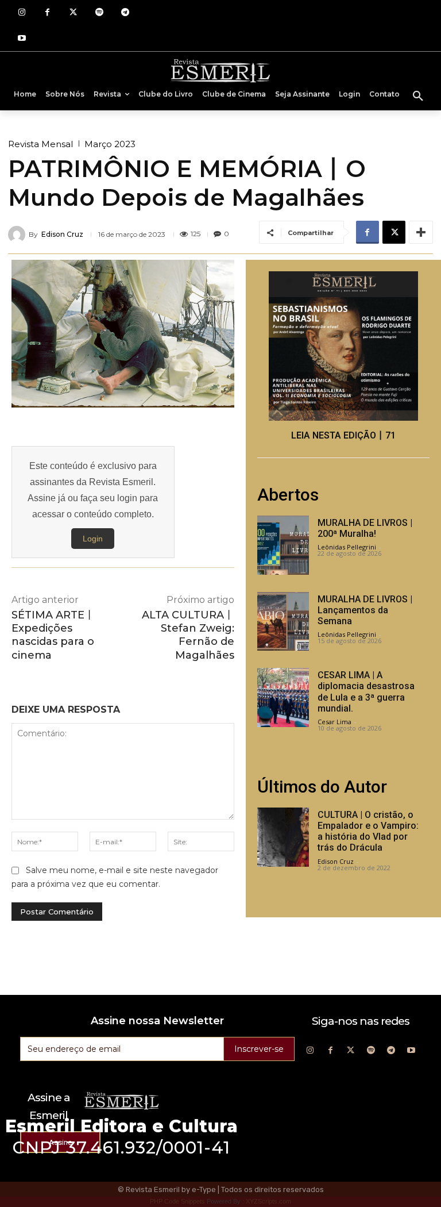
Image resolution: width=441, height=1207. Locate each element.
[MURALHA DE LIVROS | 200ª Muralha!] (283, 545)
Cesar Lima (334, 721)
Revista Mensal (40, 144)
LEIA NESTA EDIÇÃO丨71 (343, 435)
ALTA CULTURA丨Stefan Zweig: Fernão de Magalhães (188, 635)
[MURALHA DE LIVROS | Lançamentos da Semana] (283, 621)
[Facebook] (47, 13)
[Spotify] (99, 13)
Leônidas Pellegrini (347, 547)
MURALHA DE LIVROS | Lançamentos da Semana (365, 610)
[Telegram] (125, 13)
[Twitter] (73, 13)
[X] (393, 232)
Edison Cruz (62, 234)
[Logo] (220, 70)
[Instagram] (21, 13)
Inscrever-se (259, 1049)
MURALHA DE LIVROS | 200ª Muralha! (365, 528)
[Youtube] (21, 39)
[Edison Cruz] (18, 234)
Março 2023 (110, 144)
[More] (421, 232)
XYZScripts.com (268, 1201)
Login (93, 538)
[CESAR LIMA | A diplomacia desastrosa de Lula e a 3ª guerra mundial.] (283, 697)
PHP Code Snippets (177, 1201)
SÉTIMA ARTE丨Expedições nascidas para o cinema (53, 635)
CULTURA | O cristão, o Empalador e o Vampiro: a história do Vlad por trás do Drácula (368, 831)
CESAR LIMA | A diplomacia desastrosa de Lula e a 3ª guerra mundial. (366, 692)
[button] (418, 96)
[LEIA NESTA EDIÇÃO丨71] (343, 346)
